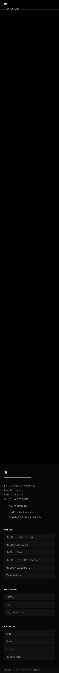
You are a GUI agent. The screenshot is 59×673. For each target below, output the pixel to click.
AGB (8, 633)
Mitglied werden (15, 612)
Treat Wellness (14, 575)
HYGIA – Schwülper (17, 544)
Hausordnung (13, 656)
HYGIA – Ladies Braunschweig (23, 560)
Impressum (12, 649)
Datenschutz (13, 641)
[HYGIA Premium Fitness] (13, 5)
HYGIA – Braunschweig (19, 537)
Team (9, 604)
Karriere (10, 596)
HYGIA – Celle (14, 552)
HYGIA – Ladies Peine (18, 567)
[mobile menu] (54, 4)
